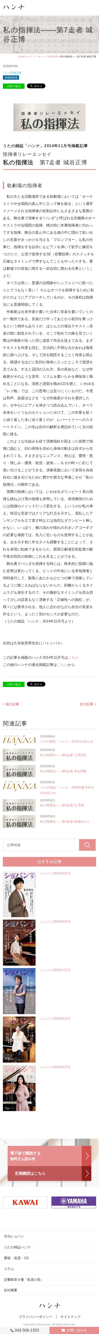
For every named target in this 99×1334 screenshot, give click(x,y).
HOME (21, 56)
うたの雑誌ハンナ (17, 1247)
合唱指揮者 (11, 77)
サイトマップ (70, 1317)
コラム (9, 1269)
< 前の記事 (11, 704)
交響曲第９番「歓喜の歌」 (24, 1279)
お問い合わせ (77, 1330)
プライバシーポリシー (35, 1317)
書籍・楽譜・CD (16, 1258)
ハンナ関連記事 (49, 56)
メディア (33, 56)
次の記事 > (88, 704)
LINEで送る (14, 86)
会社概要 (10, 1290)
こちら (73, 657)
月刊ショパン (14, 1236)
